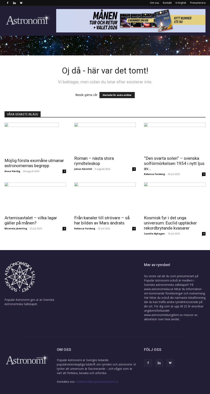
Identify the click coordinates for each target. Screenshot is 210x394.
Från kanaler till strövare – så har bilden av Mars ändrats (102, 220)
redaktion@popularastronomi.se (97, 382)
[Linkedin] (14, 3)
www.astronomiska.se (158, 289)
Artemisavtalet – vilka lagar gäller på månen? (31, 220)
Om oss (154, 3)
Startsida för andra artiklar (117, 95)
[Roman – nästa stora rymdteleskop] (105, 138)
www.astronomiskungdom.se (163, 315)
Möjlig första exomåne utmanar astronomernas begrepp (34, 163)
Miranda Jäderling (16, 228)
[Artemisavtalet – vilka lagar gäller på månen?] (35, 197)
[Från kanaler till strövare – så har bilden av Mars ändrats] (105, 197)
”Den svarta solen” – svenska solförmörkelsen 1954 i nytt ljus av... (174, 163)
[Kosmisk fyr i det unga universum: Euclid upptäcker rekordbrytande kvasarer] (174, 197)
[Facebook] (8, 3)
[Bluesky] (21, 3)
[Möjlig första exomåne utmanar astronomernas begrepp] (35, 139)
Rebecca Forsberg (154, 174)
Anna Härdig (12, 171)
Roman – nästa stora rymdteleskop (94, 161)
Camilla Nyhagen (154, 233)
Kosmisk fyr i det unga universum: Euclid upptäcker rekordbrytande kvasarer (170, 223)
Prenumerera (197, 3)
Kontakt (167, 3)
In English (181, 3)
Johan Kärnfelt (83, 168)
